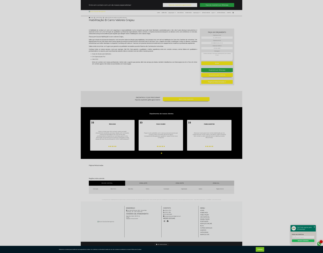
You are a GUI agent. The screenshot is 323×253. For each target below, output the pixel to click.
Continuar (260, 249)
